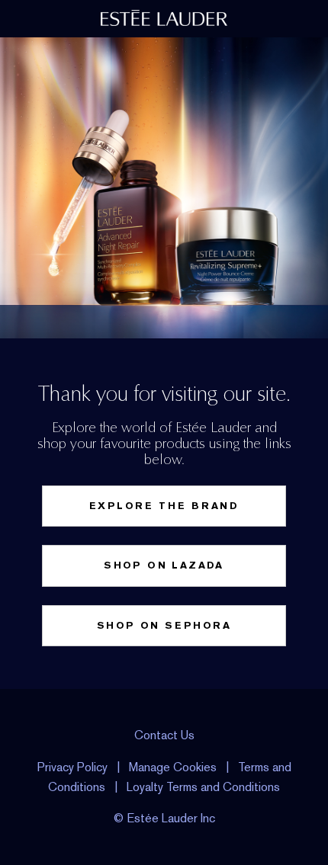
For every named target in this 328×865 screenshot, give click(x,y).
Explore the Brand (164, 505)
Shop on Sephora (164, 625)
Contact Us (164, 735)
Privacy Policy (72, 767)
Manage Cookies (173, 767)
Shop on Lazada (164, 565)
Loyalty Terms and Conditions (203, 787)
